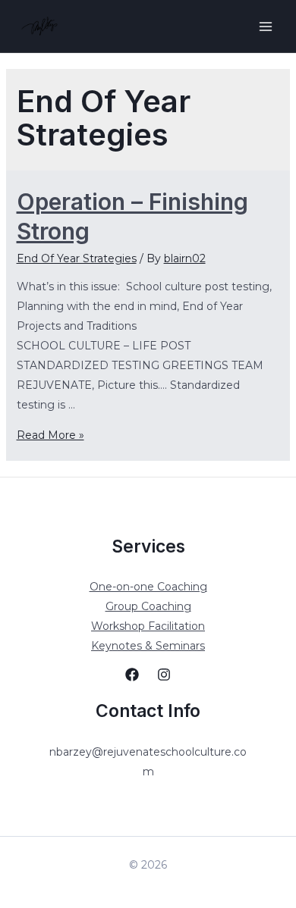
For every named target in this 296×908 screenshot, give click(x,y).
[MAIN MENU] (265, 26)
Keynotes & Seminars (148, 646)
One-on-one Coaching (148, 586)
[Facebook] (132, 674)
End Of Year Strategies (77, 258)
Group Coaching (148, 606)
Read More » (50, 435)
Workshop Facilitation (148, 626)
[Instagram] (164, 674)
